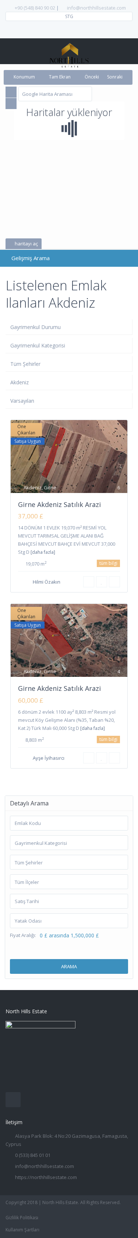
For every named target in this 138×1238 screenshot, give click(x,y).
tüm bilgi (108, 563)
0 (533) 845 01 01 (32, 1155)
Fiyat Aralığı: (23, 935)
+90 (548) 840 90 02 (35, 7)
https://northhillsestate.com (46, 1177)
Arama (69, 966)
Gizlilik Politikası (22, 1217)
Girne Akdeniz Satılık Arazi (59, 504)
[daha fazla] (43, 552)
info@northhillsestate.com (96, 7)
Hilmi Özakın (46, 581)
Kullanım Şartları (22, 1230)
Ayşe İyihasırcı (48, 758)
